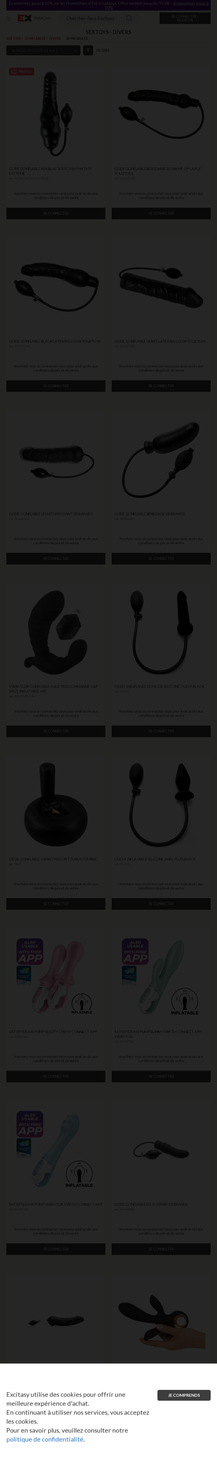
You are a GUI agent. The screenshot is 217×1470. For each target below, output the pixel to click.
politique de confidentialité (44, 1439)
